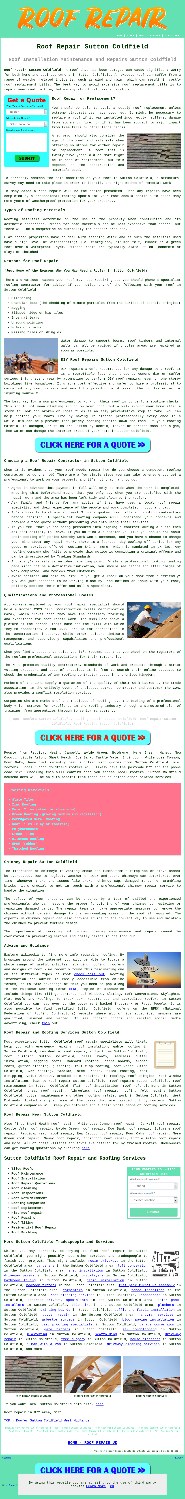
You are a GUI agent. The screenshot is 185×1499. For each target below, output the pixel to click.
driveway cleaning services (133, 1344)
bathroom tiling (20, 1280)
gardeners (45, 1266)
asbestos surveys (58, 1319)
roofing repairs (101, 421)
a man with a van (44, 1344)
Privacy (178, 1458)
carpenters (73, 1290)
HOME (119, 35)
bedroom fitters (41, 1285)
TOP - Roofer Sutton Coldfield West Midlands (47, 1420)
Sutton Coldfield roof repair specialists (81, 1042)
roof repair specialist (87, 604)
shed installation (85, 1270)
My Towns (10, 1485)
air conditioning (140, 1329)
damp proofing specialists (67, 1324)
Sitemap (6, 1458)
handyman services (156, 1315)
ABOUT (142, 35)
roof (99, 150)
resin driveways (103, 1261)
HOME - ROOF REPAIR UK (92, 1443)
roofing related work (106, 1095)
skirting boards (55, 1310)
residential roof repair (63, 1051)
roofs (91, 247)
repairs (76, 369)
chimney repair (40, 918)
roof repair (49, 191)
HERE (73, 989)
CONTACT (155, 35)
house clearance (145, 1339)
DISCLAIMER (172, 35)
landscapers (150, 1295)
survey (10, 183)
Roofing (11, 219)
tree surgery (73, 1339)
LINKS (130, 35)
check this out (89, 974)
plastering (37, 1334)
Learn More (96, 1486)
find (18, 1124)
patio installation (105, 1280)
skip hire (81, 1305)
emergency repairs (53, 1046)
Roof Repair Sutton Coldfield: (33, 70)
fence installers (147, 1290)
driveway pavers (19, 1275)
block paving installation (148, 1319)
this (46, 1023)
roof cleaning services (72, 1295)
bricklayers (93, 1275)
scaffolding (106, 1334)
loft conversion (133, 1266)
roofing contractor (22, 285)
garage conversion (156, 1324)
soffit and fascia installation (145, 1310)
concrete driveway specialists (57, 1300)
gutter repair (56, 1315)
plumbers (166, 1305)
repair (10, 89)
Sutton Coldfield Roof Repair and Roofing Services (75, 1158)
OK (112, 1486)
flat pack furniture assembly (147, 1285)
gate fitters (57, 1329)
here (86, 1148)
